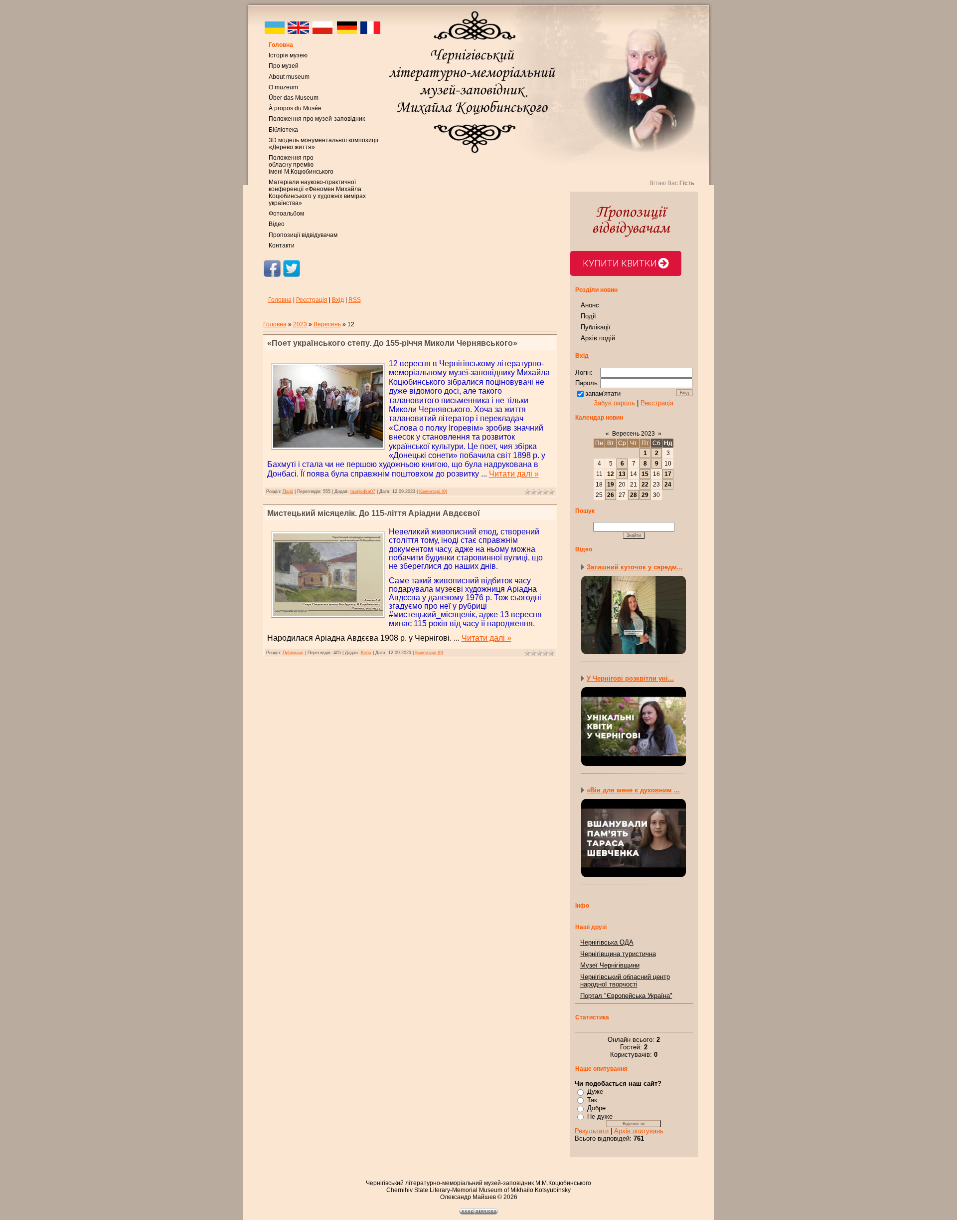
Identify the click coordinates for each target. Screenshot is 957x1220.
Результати (592, 1131)
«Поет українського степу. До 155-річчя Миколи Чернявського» (392, 343)
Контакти (282, 245)
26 (610, 494)
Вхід (338, 299)
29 (644, 494)
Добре (596, 1108)
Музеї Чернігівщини (609, 965)
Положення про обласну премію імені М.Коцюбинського (301, 164)
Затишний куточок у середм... (635, 567)
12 (610, 474)
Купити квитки (620, 263)
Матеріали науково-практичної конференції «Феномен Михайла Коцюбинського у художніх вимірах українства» (317, 193)
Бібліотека (283, 129)
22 (644, 484)
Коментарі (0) (433, 491)
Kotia (366, 652)
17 (667, 474)
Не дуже (600, 1116)
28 (633, 494)
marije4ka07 (362, 491)
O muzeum (283, 87)
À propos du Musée (295, 108)
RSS (354, 299)
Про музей (284, 65)
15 (644, 474)
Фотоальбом (286, 213)
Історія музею (288, 55)
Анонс (590, 305)
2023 (300, 324)
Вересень (327, 324)
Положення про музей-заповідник (317, 118)
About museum (289, 76)
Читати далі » (514, 474)
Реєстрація (311, 299)
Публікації (293, 652)
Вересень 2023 (633, 433)
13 (622, 474)
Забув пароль (614, 403)
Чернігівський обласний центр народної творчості (625, 980)
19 (610, 484)
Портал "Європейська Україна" (626, 995)
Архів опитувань (638, 1131)
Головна (281, 44)
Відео (277, 224)
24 (667, 484)
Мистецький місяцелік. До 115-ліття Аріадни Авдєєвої (373, 513)
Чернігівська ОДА (607, 942)
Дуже (595, 1091)
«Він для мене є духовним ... (633, 790)
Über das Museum (294, 97)
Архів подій (598, 338)
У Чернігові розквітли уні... (630, 678)
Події (288, 491)
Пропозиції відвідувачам (303, 235)
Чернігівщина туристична (618, 954)
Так (592, 1100)
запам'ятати (603, 393)
